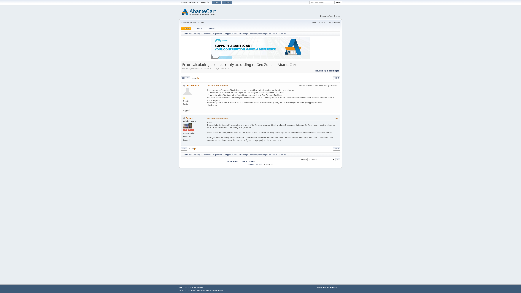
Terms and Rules (328, 287)
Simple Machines (197, 287)
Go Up (184, 149)
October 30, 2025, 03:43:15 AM (217, 86)
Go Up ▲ (339, 287)
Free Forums (191, 290)
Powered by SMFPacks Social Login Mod (209, 290)
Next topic (334, 71)
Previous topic (321, 71)
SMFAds (181, 290)
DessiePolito (192, 85)
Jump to (304, 159)
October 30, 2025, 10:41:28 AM (217, 118)
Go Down (185, 78)
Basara (189, 118)
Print (336, 78)
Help (319, 287)
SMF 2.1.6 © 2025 (185, 287)
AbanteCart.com (255, 164)
